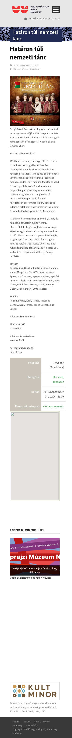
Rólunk (27, 721)
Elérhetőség (31, 725)
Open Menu (56, 9)
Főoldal (16, 721)
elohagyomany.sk (53, 406)
